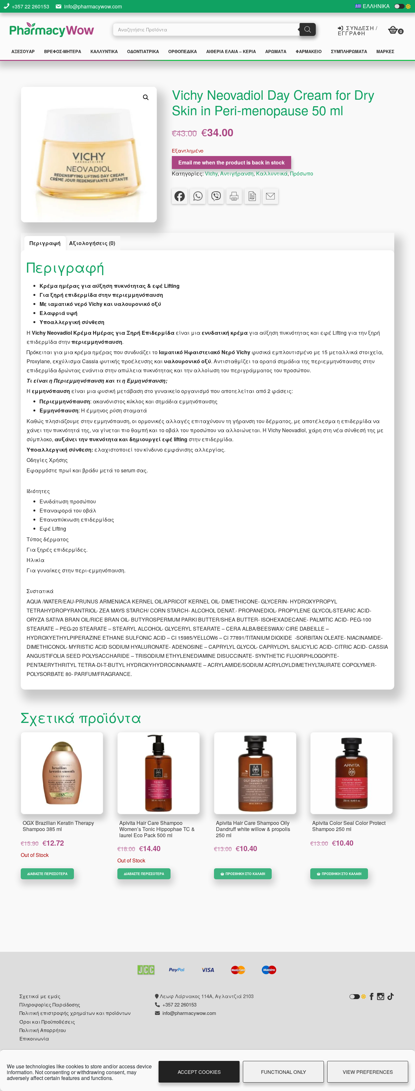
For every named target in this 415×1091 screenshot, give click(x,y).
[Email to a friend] (270, 196)
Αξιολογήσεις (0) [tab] (92, 243)
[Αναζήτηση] (308, 29)
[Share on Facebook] (179, 196)
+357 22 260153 (30, 6)
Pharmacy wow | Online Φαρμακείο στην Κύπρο (52, 30)
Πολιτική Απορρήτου (42, 1030)
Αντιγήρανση (237, 173)
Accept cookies (199, 1071)
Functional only (283, 1071)
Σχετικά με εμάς (39, 996)
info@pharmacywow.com (93, 6)
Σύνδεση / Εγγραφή (357, 30)
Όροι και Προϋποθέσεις (47, 1021)
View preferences (368, 1071)
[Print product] (234, 196)
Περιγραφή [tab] (45, 243)
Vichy (211, 173)
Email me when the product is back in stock (231, 162)
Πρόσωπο (301, 173)
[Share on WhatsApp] (198, 196)
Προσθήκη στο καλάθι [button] (245, 874)
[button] (146, 97)
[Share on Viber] (216, 196)
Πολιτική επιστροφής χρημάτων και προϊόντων (75, 1012)
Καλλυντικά (272, 173)
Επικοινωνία (34, 1038)
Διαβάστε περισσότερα (47, 874)
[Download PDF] (252, 196)
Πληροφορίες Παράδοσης (49, 1004)
